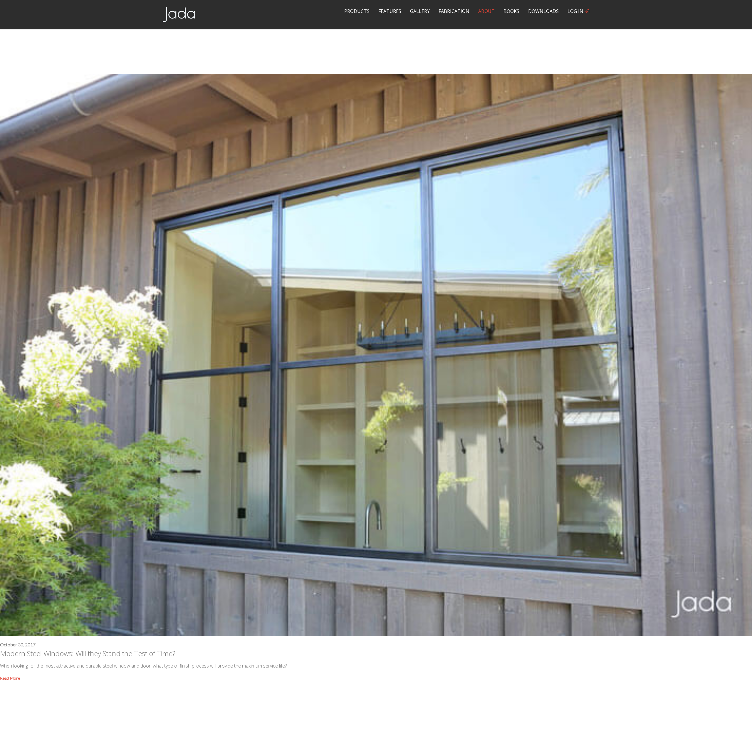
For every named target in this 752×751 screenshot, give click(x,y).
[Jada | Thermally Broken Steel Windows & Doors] (179, 14)
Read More (10, 677)
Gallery (420, 11)
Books (511, 11)
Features (389, 11)
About (486, 11)
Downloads (543, 11)
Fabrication (454, 11)
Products (357, 11)
